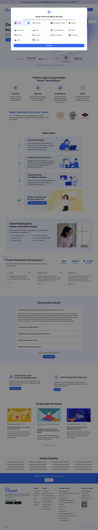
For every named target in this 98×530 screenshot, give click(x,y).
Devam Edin (49, 45)
